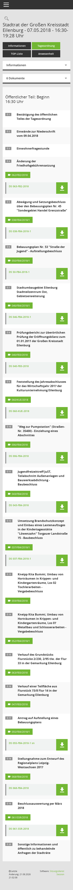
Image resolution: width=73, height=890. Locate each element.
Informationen (17, 45)
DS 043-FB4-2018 (19, 505)
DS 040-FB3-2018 (19, 366)
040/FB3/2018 (20, 354)
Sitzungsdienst (57, 873)
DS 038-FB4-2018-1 (20, 231)
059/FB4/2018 (20, 600)
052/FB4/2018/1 (21, 641)
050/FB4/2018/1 (21, 260)
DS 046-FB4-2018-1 (20, 317)
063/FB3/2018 (20, 672)
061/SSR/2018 (20, 817)
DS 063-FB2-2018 (19, 186)
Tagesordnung (46, 45)
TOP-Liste (17, 53)
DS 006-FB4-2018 (19, 456)
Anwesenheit (46, 53)
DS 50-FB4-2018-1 (19, 272)
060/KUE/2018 (20, 399)
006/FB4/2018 (20, 444)
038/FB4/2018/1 (21, 220)
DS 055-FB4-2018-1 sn (22, 743)
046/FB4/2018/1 (21, 305)
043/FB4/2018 (20, 494)
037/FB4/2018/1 (21, 547)
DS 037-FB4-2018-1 (20, 558)
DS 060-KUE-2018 (19, 411)
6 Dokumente (15, 78)
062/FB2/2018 (20, 175)
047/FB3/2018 (20, 704)
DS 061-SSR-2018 (19, 828)
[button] (62, 188)
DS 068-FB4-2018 (19, 788)
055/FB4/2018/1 (21, 731)
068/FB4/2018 (20, 776)
